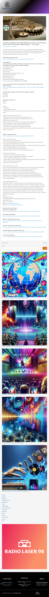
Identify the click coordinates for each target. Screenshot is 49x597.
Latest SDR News (6, 46)
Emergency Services (6, 500)
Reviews (3, 515)
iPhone (3, 504)
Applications (4, 498)
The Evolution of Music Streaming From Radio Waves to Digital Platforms (15, 491)
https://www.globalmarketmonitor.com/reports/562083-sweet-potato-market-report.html (21, 216)
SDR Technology (5, 517)
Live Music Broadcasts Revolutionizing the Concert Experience (14, 394)
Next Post (45, 242)
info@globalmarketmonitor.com (12, 203)
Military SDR (4, 511)
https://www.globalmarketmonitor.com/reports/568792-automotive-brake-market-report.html (22, 236)
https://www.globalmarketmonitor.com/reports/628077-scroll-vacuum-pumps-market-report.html (23, 231)
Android (3, 496)
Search (44, 248)
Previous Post (4, 242)
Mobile (3, 513)
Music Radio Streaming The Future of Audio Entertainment (13, 442)
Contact (37, 593)
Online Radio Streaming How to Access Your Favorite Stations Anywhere (15, 297)
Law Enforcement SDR (6, 507)
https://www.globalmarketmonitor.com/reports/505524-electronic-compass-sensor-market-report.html (24, 227)
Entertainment (4, 502)
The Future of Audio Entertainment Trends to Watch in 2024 (13, 346)
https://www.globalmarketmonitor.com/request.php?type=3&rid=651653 (18, 136)
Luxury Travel (4, 509)
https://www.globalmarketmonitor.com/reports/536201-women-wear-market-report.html (21, 211)
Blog (37, 592)
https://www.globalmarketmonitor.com (15, 205)
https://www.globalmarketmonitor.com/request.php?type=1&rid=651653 (18, 59)
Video (3, 520)
